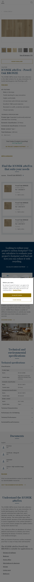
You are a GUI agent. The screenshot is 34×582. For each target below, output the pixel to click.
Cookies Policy (17, 290)
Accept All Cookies (17, 295)
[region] (17, 291)
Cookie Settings (17, 299)
